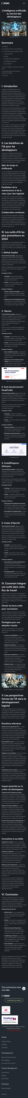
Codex (17, 526)
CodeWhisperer (19, 469)
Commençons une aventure (14, 1000)
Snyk (17, 393)
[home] (5, 3)
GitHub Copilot (19, 255)
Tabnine (17, 314)
